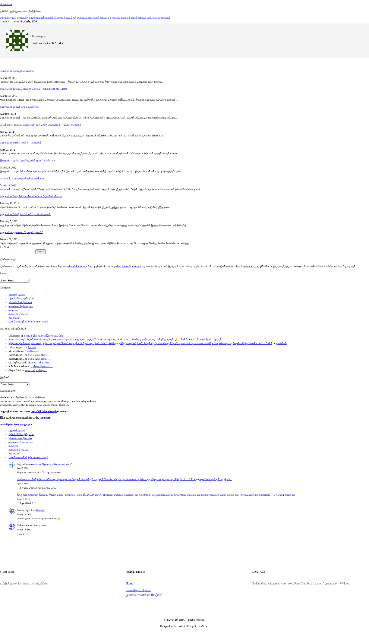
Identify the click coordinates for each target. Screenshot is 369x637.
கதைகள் (95, 17)
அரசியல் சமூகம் (8, 17)
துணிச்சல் (281, 343)
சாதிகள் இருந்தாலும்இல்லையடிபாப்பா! (44, 335)
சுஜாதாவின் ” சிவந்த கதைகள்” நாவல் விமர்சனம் (25, 214)
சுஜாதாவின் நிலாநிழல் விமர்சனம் (17, 70)
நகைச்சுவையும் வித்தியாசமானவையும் (150, 17)
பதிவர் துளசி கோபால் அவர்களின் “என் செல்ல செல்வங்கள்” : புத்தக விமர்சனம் (40, 124)
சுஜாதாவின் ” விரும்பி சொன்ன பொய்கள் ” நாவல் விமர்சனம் (31, 196)
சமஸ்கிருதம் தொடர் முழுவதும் (16, 424)
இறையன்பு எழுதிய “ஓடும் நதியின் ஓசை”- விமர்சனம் (27, 160)
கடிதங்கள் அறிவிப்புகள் (78, 17)
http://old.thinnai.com (43, 411)
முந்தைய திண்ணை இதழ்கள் (144, 594)
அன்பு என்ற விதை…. (39, 354)
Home (129, 583)
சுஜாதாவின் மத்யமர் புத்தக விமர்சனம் (19, 106)
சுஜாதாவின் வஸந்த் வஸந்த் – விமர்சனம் (20, 142)
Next (6, 247)
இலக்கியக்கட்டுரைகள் (54, 17)
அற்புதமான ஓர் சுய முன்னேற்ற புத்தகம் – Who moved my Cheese (33, 88)
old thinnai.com (251, 266)
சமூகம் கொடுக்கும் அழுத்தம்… (207, 339)
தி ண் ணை (6, 4)
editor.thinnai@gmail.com (128, 266)
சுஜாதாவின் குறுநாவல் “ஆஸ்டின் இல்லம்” (21, 232)
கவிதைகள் (125, 17)
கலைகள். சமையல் (109, 17)
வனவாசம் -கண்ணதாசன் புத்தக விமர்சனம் (22, 178)
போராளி (32, 347)
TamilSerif (45, 417)
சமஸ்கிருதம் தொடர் (138, 590)
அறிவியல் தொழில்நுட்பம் (29, 17)
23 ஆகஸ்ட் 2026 (28, 21)
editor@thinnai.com (77, 266)
